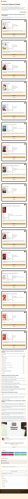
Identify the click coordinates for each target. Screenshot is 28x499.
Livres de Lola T (4, 460)
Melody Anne (3, 478)
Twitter (20, 452)
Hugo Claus (3, 485)
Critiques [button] (14, 56)
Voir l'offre (14, 54)
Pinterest (8, 454)
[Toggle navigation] (26, 1)
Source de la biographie (10, 390)
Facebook (8, 452)
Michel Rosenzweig (4, 480)
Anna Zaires (3, 483)
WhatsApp (20, 454)
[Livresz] (4, 1)
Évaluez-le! (14, 447)
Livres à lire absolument (14, 471)
